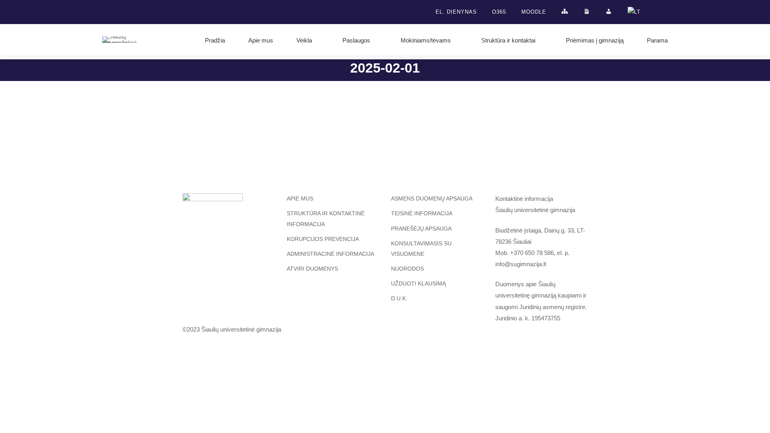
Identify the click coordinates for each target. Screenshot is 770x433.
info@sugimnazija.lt (520, 264)
